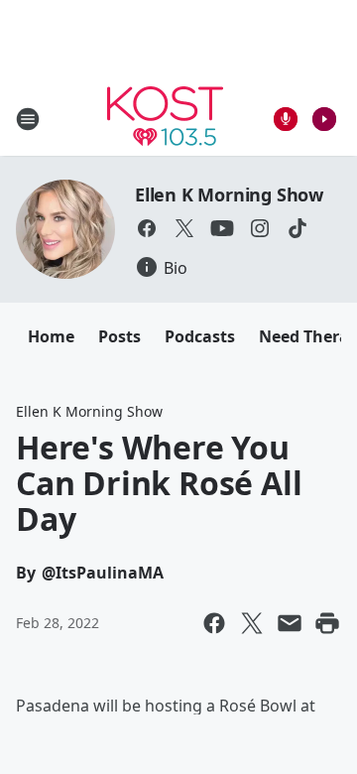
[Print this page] (327, 623)
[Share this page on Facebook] (214, 623)
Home (51, 336)
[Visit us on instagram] (260, 228)
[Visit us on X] (184, 228)
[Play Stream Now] (324, 119)
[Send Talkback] (286, 119)
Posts (119, 336)
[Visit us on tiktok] (297, 228)
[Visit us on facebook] (147, 228)
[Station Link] (165, 118)
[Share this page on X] (252, 623)
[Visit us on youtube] (222, 228)
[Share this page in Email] (289, 623)
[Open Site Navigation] (28, 119)
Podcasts (200, 336)
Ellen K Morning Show (229, 194)
